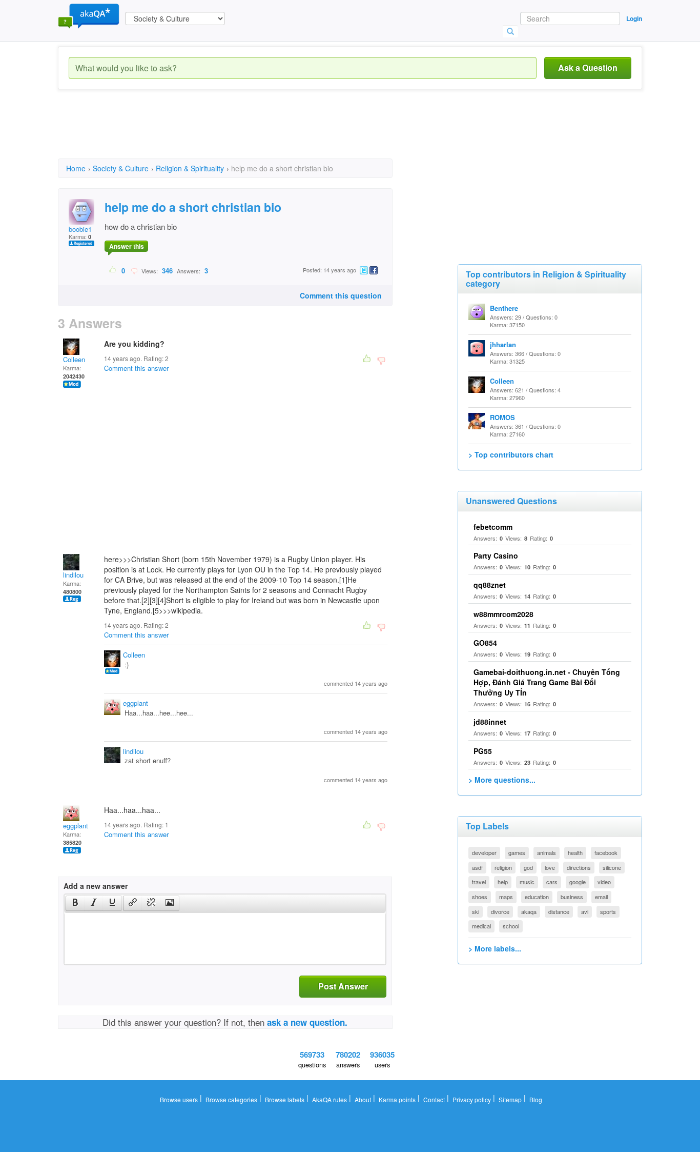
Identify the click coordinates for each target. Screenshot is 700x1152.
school (511, 926)
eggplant (135, 703)
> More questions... (502, 779)
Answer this (126, 246)
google (577, 882)
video (604, 882)
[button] (75, 903)
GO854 (485, 643)
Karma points (397, 1099)
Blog (535, 1099)
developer (484, 852)
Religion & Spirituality (190, 168)
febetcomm (492, 527)
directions (579, 867)
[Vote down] (134, 270)
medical (481, 926)
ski (475, 911)
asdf (477, 867)
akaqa (529, 911)
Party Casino (495, 555)
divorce (500, 911)
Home (76, 168)
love (550, 867)
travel (479, 882)
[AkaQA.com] (88, 15)
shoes (479, 896)
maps (506, 896)
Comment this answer (136, 368)
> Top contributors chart (510, 454)
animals (546, 852)
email (601, 896)
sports (608, 911)
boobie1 (80, 229)
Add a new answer (96, 886)
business (572, 896)
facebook (605, 852)
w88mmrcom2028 (503, 614)
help (503, 882)
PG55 (482, 751)
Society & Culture (121, 168)
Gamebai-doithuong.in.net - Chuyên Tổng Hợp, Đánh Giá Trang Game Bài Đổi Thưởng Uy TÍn (546, 682)
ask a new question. (307, 1022)
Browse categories (231, 1099)
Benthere (504, 308)
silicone (612, 867)
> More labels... (494, 948)
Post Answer (343, 986)
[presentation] (75, 903)
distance (558, 911)
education (537, 896)
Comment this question (341, 295)
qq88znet (489, 585)
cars (552, 882)
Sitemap (510, 1099)
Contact (434, 1099)
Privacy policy (471, 1099)
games (516, 852)
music (527, 882)
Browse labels (284, 1099)
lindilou (73, 575)
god (528, 867)
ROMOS (502, 417)
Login (634, 18)
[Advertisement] (244, 133)
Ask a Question (587, 67)
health (575, 852)
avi (584, 911)
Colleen (74, 359)
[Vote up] (113, 270)
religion (503, 867)
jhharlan (503, 344)
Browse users (179, 1099)
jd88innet (489, 722)
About (363, 1099)
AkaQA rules (329, 1099)
